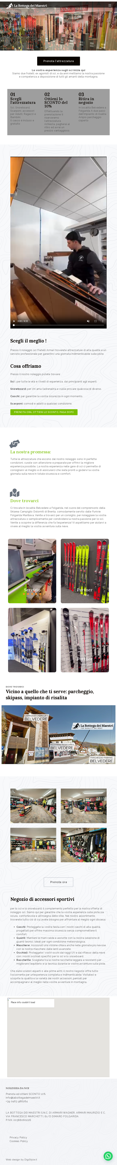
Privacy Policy (18, 1137)
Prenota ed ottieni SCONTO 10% (26, 1094)
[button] (4, 26)
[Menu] (109, 5)
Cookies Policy (19, 1141)
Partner (85, 589)
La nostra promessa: (30, 451)
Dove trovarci (24, 500)
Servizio (32, 589)
